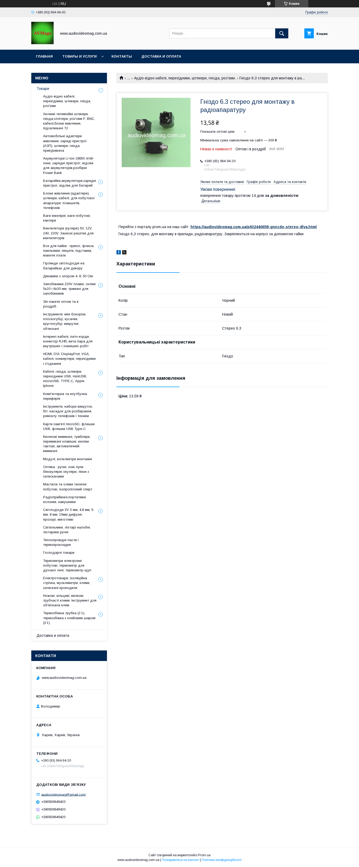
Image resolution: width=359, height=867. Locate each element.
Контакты (121, 56)
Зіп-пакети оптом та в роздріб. (61, 304)
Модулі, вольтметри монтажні (67, 459)
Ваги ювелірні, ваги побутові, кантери (67, 218)
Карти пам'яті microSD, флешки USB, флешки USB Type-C (69, 426)
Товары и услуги (79, 56)
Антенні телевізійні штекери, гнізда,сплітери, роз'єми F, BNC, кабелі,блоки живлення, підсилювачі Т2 (69, 121)
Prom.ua (204, 855)
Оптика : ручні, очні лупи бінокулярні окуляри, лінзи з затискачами (66, 471)
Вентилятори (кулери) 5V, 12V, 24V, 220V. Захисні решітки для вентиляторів (68, 233)
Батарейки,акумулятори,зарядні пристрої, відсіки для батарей (69, 183)
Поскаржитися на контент (180, 860)
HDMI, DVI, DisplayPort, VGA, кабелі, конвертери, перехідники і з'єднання (69, 358)
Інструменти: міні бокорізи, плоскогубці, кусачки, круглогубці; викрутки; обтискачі (64, 321)
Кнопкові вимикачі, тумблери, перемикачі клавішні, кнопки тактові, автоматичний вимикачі (66, 444)
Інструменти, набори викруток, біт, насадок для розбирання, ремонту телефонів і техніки (68, 411)
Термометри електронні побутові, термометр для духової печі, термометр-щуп (67, 565)
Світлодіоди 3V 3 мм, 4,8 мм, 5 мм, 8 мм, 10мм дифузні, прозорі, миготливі (68, 514)
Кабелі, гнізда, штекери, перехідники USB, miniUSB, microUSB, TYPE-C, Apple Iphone (65, 379)
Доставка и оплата (161, 56)
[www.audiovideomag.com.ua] (42, 43)
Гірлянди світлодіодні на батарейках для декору (63, 265)
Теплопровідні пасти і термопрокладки (61, 542)
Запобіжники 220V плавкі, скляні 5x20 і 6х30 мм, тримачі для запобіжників (69, 288)
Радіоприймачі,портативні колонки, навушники (64, 499)
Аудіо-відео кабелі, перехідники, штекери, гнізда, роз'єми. (185, 78)
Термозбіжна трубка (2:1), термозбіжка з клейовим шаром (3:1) (69, 617)
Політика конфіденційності (222, 860)
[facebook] (118, 253)
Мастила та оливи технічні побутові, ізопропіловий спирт (67, 486)
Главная (44, 56)
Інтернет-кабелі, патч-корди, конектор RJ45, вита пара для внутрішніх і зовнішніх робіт (68, 341)
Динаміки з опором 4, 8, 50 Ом (68, 276)
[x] (124, 253)
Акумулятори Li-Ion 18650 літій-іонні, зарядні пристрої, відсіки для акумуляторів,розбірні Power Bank (68, 165)
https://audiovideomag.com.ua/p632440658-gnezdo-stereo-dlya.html (254, 227)
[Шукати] (281, 33)
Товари (43, 88)
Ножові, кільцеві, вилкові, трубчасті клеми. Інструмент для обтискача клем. (69, 600)
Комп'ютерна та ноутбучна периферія (65, 396)
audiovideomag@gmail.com (63, 794)
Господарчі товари (58, 553)
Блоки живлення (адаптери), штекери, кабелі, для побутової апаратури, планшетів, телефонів (69, 200)
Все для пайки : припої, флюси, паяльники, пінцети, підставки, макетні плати (68, 250)
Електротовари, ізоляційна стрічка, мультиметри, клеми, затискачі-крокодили (66, 582)
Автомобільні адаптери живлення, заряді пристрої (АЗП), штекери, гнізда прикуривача (65, 143)
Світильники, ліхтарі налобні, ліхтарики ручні (67, 529)
